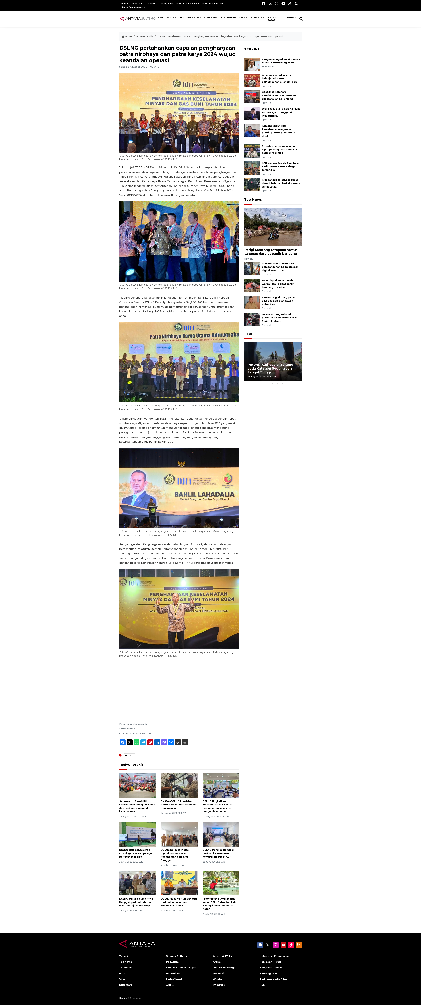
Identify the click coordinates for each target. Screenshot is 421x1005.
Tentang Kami (166, 3)
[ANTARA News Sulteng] (137, 19)
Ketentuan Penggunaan (275, 956)
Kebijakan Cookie (271, 967)
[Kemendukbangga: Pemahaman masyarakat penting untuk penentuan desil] (252, 130)
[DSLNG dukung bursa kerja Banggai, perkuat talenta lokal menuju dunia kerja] (137, 883)
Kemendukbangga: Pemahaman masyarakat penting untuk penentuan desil (278, 131)
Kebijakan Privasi (270, 961)
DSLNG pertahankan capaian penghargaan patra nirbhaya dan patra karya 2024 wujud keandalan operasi (220, 36)
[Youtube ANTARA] (283, 3)
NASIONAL (171, 17)
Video (122, 979)
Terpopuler (136, 3)
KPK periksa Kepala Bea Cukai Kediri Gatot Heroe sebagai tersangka (280, 166)
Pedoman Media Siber (273, 979)
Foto (248, 334)
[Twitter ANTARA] (270, 3)
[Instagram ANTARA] (276, 3)
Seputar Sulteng (190, 17)
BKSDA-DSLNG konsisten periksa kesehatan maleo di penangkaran (178, 805)
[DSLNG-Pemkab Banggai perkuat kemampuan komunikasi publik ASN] (221, 834)
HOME (160, 17)
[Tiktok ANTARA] (289, 3)
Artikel (170, 984)
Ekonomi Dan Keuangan (233, 17)
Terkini (124, 3)
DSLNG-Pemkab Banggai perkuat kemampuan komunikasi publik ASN (218, 853)
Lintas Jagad (272, 18)
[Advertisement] (179, 686)
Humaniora (257, 17)
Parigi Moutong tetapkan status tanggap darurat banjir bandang (270, 252)
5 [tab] (283, 383)
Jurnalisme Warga (224, 967)
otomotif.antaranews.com (134, 7)
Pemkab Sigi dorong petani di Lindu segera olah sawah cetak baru (280, 301)
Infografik (219, 984)
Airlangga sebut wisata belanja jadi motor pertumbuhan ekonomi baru (279, 79)
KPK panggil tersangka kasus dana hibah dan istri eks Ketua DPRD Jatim (281, 183)
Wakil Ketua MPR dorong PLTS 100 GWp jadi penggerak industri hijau (281, 112)
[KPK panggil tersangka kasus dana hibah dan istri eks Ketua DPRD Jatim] (252, 184)
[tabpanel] (273, 361)
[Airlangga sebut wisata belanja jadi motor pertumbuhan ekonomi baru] (252, 79)
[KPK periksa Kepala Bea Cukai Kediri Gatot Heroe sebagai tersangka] (252, 167)
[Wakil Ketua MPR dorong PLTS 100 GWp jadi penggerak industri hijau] (252, 113)
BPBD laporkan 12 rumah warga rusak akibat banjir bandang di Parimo (278, 284)
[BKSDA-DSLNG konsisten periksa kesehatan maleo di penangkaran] (179, 785)
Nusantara (125, 984)
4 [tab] (278, 383)
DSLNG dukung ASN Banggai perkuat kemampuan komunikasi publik (179, 902)
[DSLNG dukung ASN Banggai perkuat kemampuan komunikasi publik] (179, 883)
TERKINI (251, 49)
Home (128, 36)
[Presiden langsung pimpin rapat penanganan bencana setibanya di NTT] (252, 150)
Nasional (218, 973)
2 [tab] (268, 383)
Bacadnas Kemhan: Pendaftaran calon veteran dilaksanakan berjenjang (279, 95)
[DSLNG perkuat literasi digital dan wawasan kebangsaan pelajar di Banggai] (179, 834)
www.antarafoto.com (212, 3)
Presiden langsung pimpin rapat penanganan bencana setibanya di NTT (279, 149)
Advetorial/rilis (145, 36)
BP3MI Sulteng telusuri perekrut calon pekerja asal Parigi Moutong (279, 318)
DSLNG (129, 756)
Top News (150, 3)
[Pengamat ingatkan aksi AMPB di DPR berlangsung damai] (252, 64)
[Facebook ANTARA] (263, 3)
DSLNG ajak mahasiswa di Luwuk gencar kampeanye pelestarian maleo (135, 853)
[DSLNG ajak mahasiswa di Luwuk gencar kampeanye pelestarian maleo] (137, 834)
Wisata (217, 979)
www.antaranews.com (187, 3)
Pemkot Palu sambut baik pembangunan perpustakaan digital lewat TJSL (280, 267)
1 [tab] (263, 383)
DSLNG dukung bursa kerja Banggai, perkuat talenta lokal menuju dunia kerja (136, 902)
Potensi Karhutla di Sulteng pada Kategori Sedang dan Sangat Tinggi (270, 368)
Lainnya (289, 17)
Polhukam (210, 17)
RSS (262, 984)
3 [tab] (273, 383)
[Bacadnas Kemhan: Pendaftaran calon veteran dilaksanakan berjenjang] (252, 96)
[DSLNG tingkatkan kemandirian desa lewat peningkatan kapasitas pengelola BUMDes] (221, 785)
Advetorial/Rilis (222, 956)
